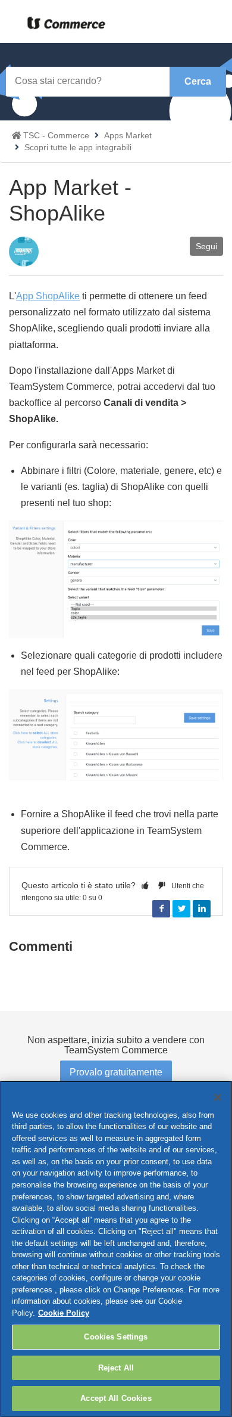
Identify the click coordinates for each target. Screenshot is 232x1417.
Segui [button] (206, 246)
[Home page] (63, 23)
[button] (145, 885)
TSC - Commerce (56, 135)
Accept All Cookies (115, 1398)
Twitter (181, 909)
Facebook (161, 909)
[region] (116, 1249)
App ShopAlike (48, 296)
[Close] (218, 1097)
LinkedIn (202, 909)
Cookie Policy (63, 1313)
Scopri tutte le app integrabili (77, 147)
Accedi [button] (163, 25)
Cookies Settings (116, 1336)
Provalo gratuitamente (116, 1072)
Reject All (116, 1367)
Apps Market (128, 135)
